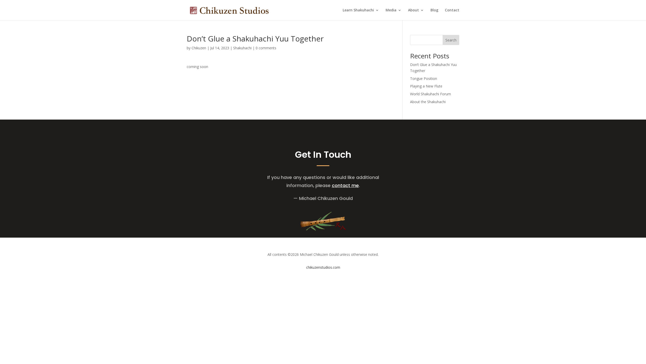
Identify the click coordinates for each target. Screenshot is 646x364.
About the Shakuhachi (428, 101)
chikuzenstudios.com (323, 267)
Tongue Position (423, 78)
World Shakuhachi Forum (430, 94)
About (413, 10)
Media (391, 10)
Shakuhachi (242, 48)
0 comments (266, 48)
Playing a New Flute (426, 86)
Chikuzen (199, 48)
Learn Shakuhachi (358, 10)
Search (450, 40)
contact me (345, 185)
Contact (452, 10)
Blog (434, 10)
